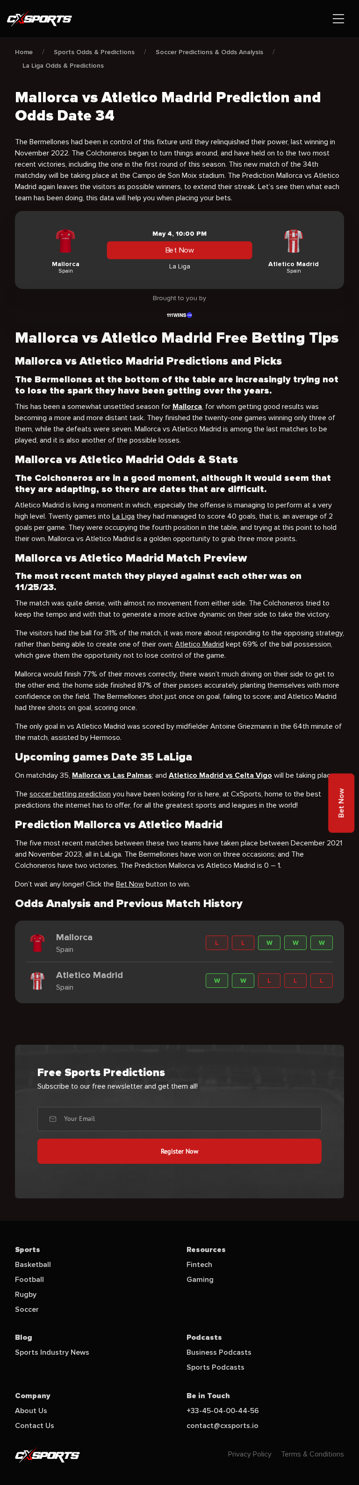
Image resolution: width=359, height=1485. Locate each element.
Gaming (200, 1279)
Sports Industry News (52, 1352)
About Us (31, 1410)
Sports (27, 1249)
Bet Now (179, 250)
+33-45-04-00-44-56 (223, 1410)
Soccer (27, 1309)
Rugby (25, 1294)
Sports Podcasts (215, 1367)
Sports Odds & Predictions (94, 52)
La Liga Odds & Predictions (63, 66)
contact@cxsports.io (222, 1425)
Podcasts (204, 1337)
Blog (23, 1337)
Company (32, 1396)
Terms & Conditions (312, 1454)
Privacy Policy (250, 1454)
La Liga (123, 516)
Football (29, 1279)
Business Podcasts (219, 1352)
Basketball (33, 1264)
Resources (206, 1249)
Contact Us (34, 1425)
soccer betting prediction (70, 794)
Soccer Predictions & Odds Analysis (209, 52)
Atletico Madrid (199, 644)
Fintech (199, 1264)
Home (24, 52)
